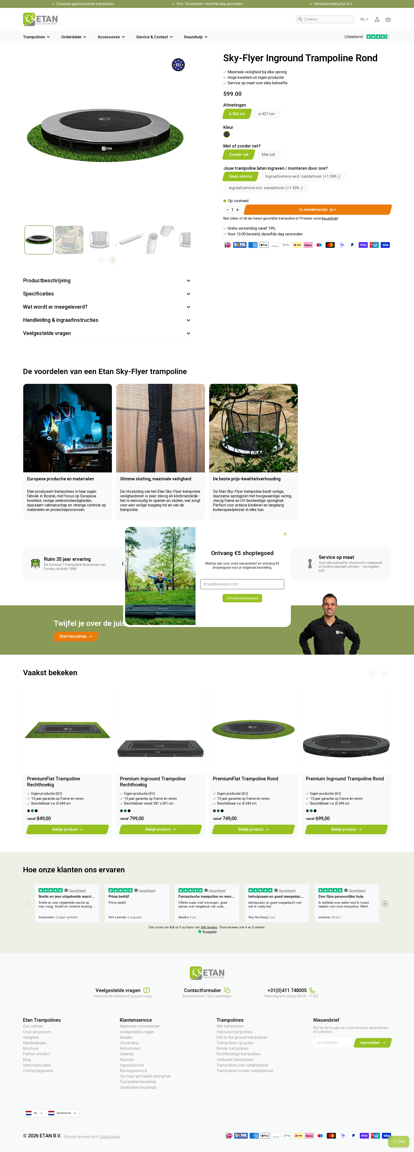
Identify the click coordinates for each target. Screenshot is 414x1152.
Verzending (129, 1043)
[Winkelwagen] (388, 19)
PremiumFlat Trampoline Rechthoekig (53, 782)
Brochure (30, 1048)
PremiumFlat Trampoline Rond (245, 779)
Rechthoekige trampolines (239, 1054)
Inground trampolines (234, 1032)
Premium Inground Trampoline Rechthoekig (153, 782)
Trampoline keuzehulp (138, 1081)
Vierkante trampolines (235, 1059)
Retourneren (130, 1048)
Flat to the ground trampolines (242, 1037)
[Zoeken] (300, 19)
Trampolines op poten (235, 1043)
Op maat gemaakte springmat (145, 1076)
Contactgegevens (38, 1070)
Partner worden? (37, 1054)
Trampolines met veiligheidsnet (242, 1065)
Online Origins (109, 1137)
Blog (27, 1059)
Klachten (127, 1059)
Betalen (126, 1037)
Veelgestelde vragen (137, 1032)
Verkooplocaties (37, 1065)
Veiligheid (31, 1037)
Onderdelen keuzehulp (138, 1087)
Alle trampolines (230, 1026)
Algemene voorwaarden (140, 1026)
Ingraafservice (132, 1065)
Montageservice (133, 1070)
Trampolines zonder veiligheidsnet (245, 1070)
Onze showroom (37, 1032)
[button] (112, 260)
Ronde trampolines (232, 1048)
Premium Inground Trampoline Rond (345, 779)
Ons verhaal (33, 1026)
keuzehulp (330, 218)
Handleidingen (34, 1043)
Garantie (127, 1054)
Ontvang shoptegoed (242, 598)
